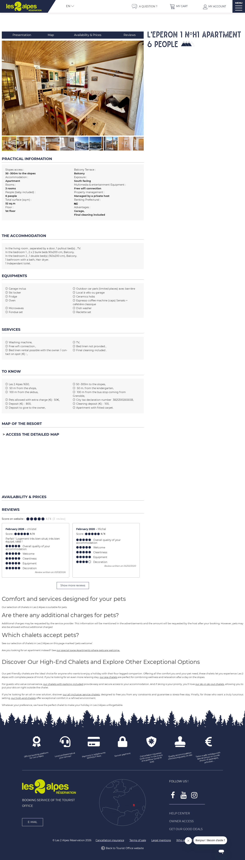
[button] (179, 6)
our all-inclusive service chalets (81, 694)
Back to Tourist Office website (125, 848)
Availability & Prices (87, 35)
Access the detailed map (32, 434)
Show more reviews (72, 585)
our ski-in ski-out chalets (209, 684)
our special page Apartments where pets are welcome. (88, 650)
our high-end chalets (23, 698)
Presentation (22, 35)
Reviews (130, 35)
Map (51, 35)
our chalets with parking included (63, 684)
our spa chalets (108, 677)
